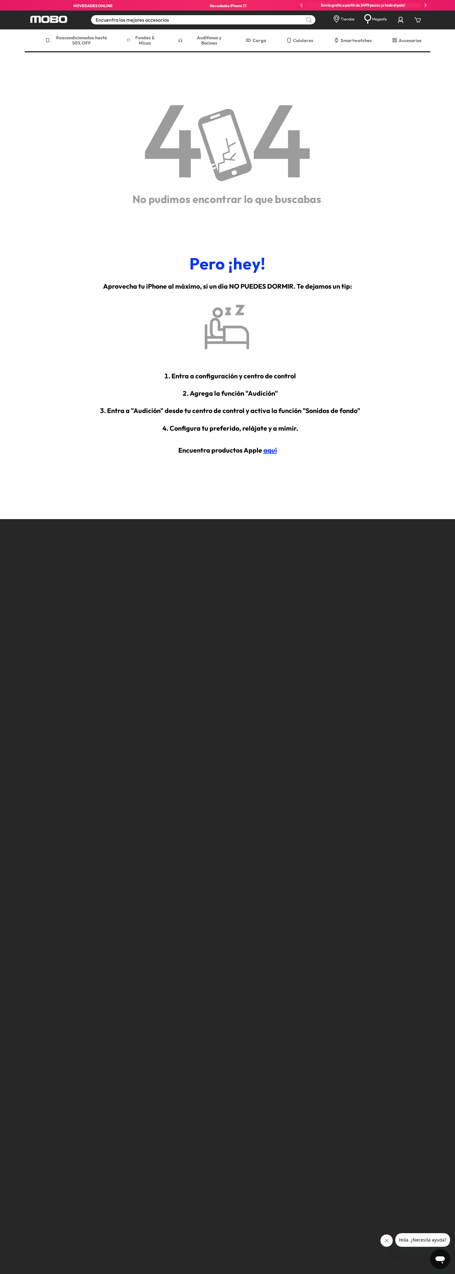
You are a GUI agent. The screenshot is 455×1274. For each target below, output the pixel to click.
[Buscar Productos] (309, 20)
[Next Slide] (425, 5)
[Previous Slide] (301, 5)
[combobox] (203, 19)
